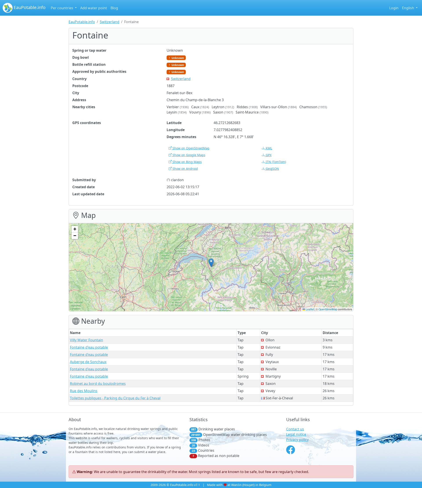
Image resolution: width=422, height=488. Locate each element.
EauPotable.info (29, 7)
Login (393, 7)
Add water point (93, 7)
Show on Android (185, 168)
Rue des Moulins (83, 390)
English (408, 7)
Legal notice (296, 434)
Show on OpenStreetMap (190, 148)
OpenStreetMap (327, 309)
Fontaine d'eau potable (89, 347)
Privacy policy (297, 439)
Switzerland (109, 21)
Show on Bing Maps (187, 162)
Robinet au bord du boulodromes (98, 383)
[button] (211, 262)
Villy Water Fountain (86, 340)
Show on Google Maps (188, 155)
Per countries (62, 7)
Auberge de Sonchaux (88, 361)
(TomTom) (276, 162)
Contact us (295, 429)
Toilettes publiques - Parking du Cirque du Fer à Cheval (115, 398)
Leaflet (309, 309)
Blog (114, 7)
